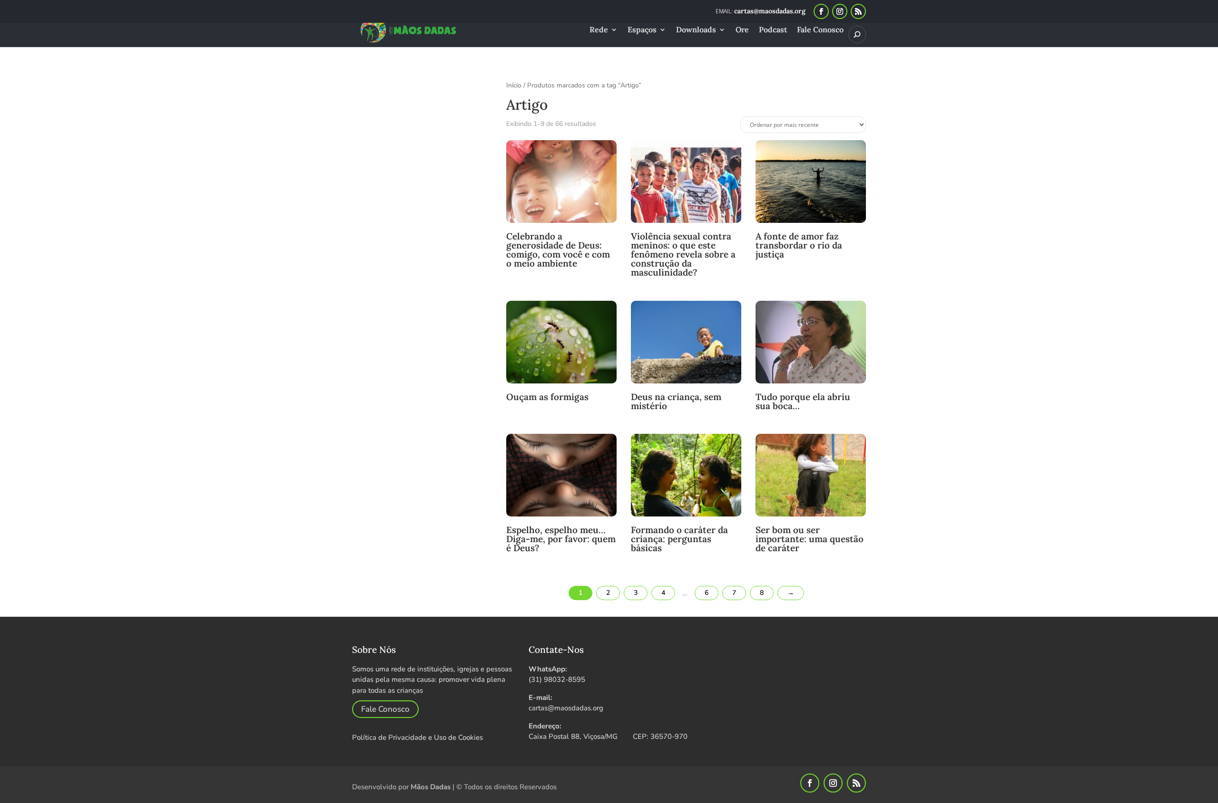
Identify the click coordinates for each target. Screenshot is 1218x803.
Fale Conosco (820, 30)
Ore (742, 30)
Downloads (696, 30)
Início (513, 85)
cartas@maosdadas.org (566, 708)
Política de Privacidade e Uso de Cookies (417, 737)
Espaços (642, 30)
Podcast (773, 30)
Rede (598, 30)
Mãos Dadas (431, 787)
